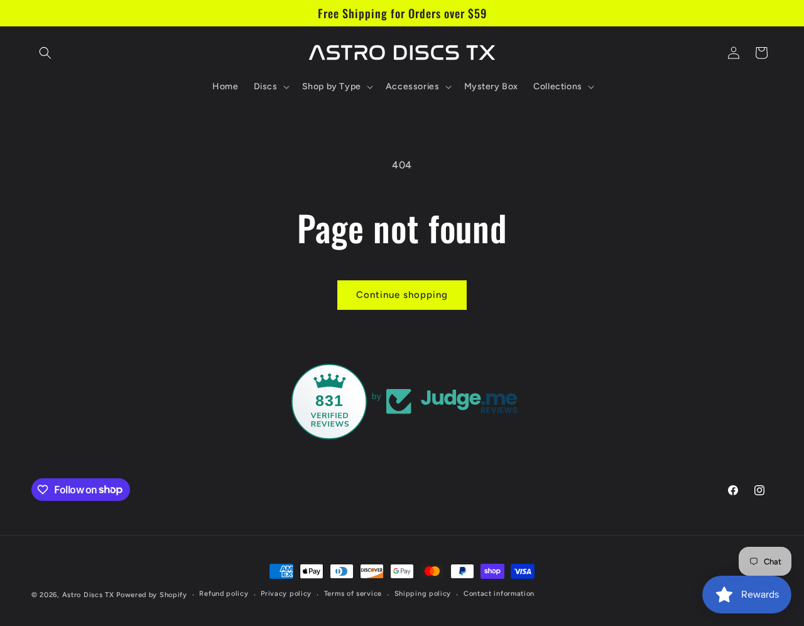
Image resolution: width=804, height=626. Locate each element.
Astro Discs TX (88, 595)
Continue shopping (402, 294)
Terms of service (353, 594)
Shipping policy (423, 594)
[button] (45, 53)
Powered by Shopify (151, 595)
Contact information (499, 594)
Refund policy (223, 594)
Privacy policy (286, 594)
